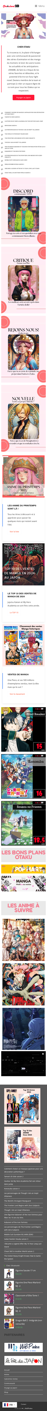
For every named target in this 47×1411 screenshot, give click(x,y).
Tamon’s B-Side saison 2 (13, 1176)
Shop (6, 1392)
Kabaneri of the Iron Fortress (15, 1222)
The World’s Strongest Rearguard (17, 1201)
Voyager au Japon (23, 97)
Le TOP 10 (14, 612)
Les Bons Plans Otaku (24, 855)
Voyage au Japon (10, 1388)
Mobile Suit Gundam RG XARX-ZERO (18, 1234)
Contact (23, 1404)
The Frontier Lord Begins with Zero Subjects (22, 1205)
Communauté (9, 1383)
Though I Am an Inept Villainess (17, 1210)
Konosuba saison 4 (11, 1188)
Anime (6, 1374)
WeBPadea (28, 1408)
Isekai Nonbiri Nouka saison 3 (16, 1239)
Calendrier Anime (11, 1379)
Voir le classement (17, 694)
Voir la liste (14, 531)
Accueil (7, 1370)
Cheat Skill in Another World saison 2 (19, 1251)
